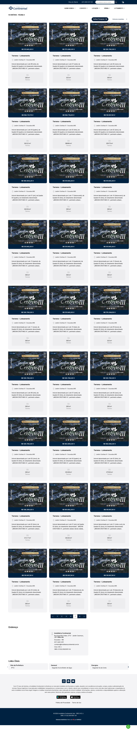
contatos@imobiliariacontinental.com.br (66, 644)
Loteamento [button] (119, 8)
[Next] (44, 35)
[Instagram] (64, 681)
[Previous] (11, 35)
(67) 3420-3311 (86, 2)
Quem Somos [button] (69, 8)
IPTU (12, 668)
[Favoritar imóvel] (45, 25)
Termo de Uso (76, 702)
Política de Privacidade (63, 702)
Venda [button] (106, 8)
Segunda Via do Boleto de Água (62, 668)
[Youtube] (73, 681)
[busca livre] (116, 2)
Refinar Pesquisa (99, 19)
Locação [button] (95, 8)
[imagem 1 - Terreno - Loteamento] (27, 35)
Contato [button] (83, 8)
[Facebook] (68, 681)
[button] (123, 2)
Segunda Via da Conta (99, 668)
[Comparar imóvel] (45, 28)
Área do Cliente (73, 2)
